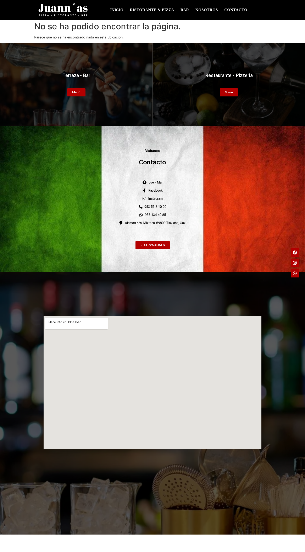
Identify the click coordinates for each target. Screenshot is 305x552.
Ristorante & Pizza (152, 10)
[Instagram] (295, 263)
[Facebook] (295, 252)
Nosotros (206, 10)
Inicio (116, 10)
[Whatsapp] (295, 273)
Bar (185, 10)
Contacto (235, 10)
